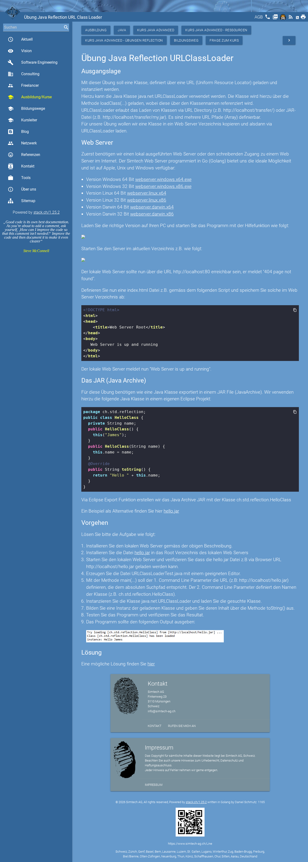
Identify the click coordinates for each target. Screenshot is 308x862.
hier (151, 664)
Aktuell (20, 39)
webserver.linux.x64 (146, 193)
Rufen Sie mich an (182, 726)
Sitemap (28, 200)
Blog (25, 131)
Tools (19, 178)
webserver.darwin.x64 (152, 207)
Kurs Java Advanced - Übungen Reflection (124, 40)
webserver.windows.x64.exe (163, 179)
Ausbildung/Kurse (30, 97)
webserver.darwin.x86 (152, 214)
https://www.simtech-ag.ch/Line (190, 843)
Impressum (153, 785)
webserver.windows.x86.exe (163, 186)
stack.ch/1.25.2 (46, 212)
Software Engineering (33, 62)
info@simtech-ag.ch (161, 711)
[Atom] (297, 18)
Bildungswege (26, 109)
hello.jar (171, 511)
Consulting (23, 74)
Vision (20, 51)
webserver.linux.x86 (146, 200)
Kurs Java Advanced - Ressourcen (216, 30)
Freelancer (23, 85)
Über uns (22, 189)
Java (122, 30)
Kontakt (21, 166)
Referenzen (24, 155)
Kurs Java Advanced (155, 30)
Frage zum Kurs (224, 40)
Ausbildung (96, 30)
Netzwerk (22, 143)
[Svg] (283, 18)
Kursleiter (22, 120)
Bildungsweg (186, 40)
